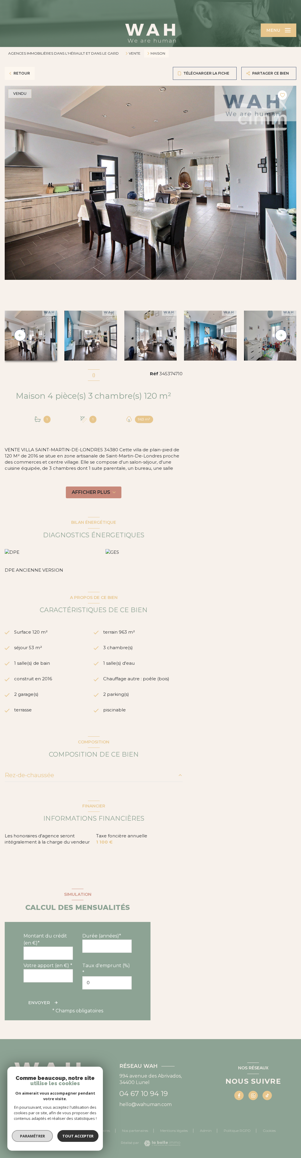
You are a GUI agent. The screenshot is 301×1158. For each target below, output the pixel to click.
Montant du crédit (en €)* (45, 939)
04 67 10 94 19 (143, 1093)
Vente (135, 53)
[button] (281, 335)
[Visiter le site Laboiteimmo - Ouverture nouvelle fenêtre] (160, 1143)
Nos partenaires (135, 1130)
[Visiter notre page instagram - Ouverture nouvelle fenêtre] (253, 1095)
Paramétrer (32, 1136)
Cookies (269, 1131)
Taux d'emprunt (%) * (106, 969)
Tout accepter (77, 1136)
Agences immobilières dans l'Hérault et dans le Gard (63, 53)
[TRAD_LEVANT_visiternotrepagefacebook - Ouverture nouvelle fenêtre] (239, 1095)
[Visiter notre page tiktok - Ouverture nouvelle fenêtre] (267, 1095)
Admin (206, 1130)
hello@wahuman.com (145, 1104)
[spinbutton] (107, 982)
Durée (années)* (101, 936)
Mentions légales (174, 1130)
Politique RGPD (237, 1130)
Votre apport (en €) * (48, 965)
